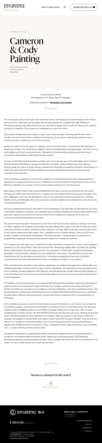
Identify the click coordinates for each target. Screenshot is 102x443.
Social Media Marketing (84, 421)
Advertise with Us (82, 7)
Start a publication (50, 7)
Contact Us (88, 431)
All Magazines (87, 428)
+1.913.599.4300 (15, 434)
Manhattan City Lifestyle (61, 102)
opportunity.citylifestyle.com (19, 438)
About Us (89, 424)
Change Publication (12, 10)
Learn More (70, 415)
